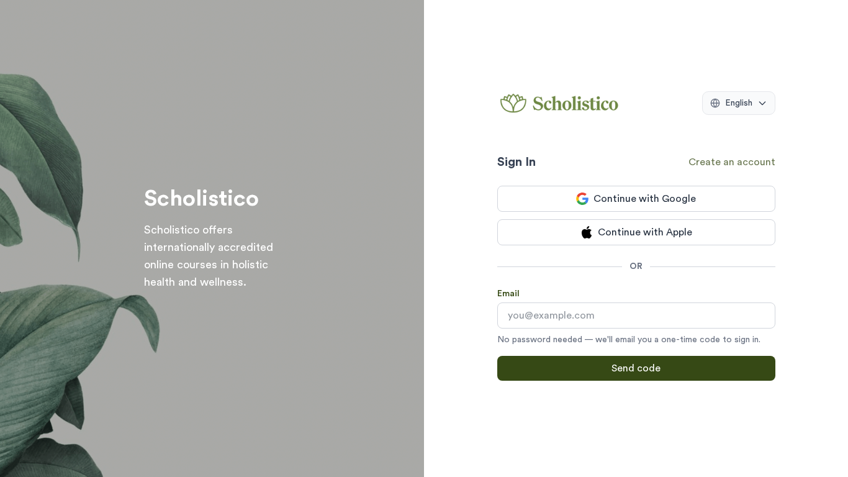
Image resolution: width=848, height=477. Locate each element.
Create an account (731, 162)
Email (508, 293)
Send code (636, 368)
